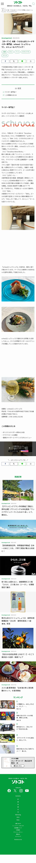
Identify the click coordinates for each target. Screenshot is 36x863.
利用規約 (18, 830)
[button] (5, 61)
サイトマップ (18, 836)
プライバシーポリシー (18, 832)
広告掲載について (18, 828)
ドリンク (5, 55)
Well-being (18, 814)
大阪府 (4, 52)
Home (2, 8)
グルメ (10, 52)
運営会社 (18, 834)
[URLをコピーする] (30, 61)
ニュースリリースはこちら (18, 825)
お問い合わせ (18, 823)
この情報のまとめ (11, 95)
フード (17, 52)
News (18, 820)
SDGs (18, 817)
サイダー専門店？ (11, 92)
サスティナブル (25, 52)
